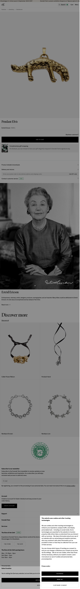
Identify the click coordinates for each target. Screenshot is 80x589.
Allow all (60, 573)
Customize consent (60, 585)
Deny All (60, 579)
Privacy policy (46, 566)
